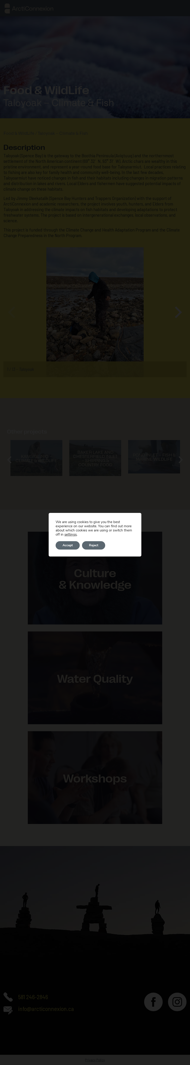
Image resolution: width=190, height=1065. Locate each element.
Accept (68, 545)
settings (70, 534)
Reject (93, 545)
